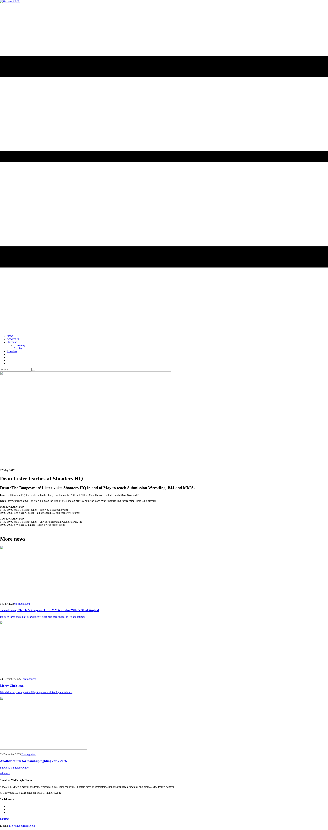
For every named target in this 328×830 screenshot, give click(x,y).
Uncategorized (22, 603)
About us (12, 351)
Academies (13, 338)
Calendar (12, 342)
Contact (4, 818)
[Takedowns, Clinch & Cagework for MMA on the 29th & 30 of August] (164, 572)
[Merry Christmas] (164, 648)
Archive (18, 348)
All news (5, 773)
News (10, 335)
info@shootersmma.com (22, 825)
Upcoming (19, 345)
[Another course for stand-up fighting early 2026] (164, 723)
